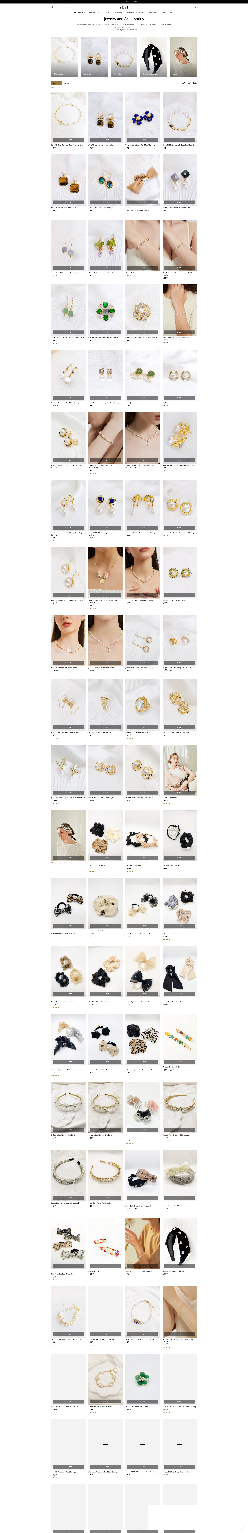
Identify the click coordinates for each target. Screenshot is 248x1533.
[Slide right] (195, 1)
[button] (185, 7)
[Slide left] (53, 1)
